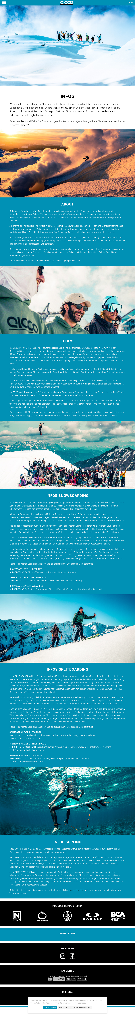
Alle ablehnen (63, 1007)
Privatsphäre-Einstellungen (81, 1007)
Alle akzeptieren (50, 1007)
